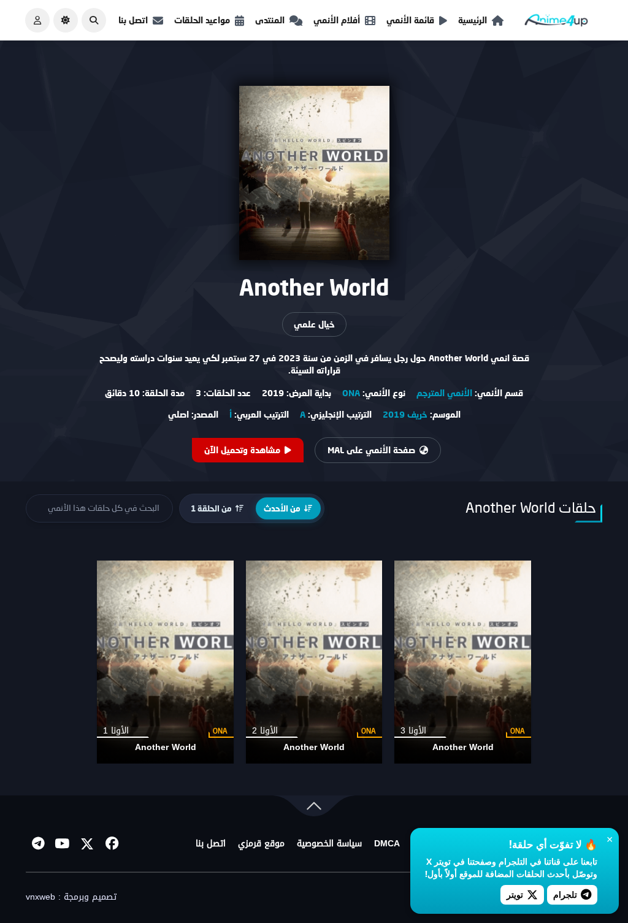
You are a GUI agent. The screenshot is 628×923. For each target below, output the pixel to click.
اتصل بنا (133, 20)
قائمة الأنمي (410, 20)
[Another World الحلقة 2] (314, 662)
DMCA (387, 844)
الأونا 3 (413, 730)
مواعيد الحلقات (202, 20)
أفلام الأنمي (336, 20)
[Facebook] (111, 844)
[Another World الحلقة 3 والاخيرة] (462, 662)
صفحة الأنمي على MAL (371, 450)
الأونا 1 (116, 730)
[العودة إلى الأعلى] (314, 808)
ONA (351, 393)
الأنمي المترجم (444, 393)
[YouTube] (62, 844)
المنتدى (270, 20)
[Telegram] (38, 844)
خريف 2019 (405, 414)
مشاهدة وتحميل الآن (242, 450)
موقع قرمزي (261, 844)
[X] (87, 844)
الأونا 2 (265, 730)
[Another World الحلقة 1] (165, 662)
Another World (463, 747)
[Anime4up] (556, 23)
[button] (94, 20)
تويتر (515, 894)
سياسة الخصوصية (329, 844)
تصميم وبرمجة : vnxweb (71, 897)
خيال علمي (314, 324)
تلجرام (565, 894)
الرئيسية (472, 20)
